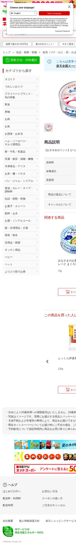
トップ (7, 52)
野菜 (7, 104)
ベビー (9, 257)
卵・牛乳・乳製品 (15, 151)
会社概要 (8, 520)
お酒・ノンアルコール (18, 220)
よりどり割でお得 (15, 271)
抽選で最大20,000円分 (17, 44)
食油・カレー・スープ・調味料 (19, 190)
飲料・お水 (11, 213)
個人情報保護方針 (29, 520)
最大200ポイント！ (45, 44)
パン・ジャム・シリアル (19, 180)
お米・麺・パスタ (15, 173)
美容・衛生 (11, 235)
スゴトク (10, 79)
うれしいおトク (14, 86)
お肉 (7, 119)
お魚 (7, 126)
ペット (9, 264)
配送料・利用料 (12, 498)
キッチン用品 (12, 249)
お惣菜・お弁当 (14, 133)
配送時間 (8, 505)
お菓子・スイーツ (15, 206)
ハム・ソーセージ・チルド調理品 (16, 143)
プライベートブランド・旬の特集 (19, 95)
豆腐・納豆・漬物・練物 (19, 158)
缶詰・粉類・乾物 (26, 52)
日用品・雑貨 (12, 242)
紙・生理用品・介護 (16, 227)
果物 (7, 111)
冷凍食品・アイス (15, 166)
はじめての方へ (12, 491)
